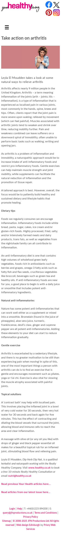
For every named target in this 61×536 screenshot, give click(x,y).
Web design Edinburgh (28, 525)
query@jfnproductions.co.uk (17, 513)
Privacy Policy (30, 517)
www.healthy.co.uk (39, 467)
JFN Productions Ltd (38, 521)
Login (12, 508)
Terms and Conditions (45, 513)
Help (19, 508)
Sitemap (6, 521)
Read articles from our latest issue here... (25, 492)
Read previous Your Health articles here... (26, 484)
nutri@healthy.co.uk (19, 476)
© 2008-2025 (20, 521)
